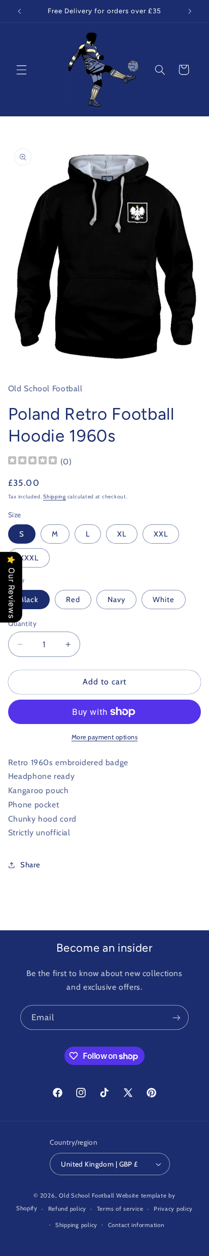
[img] (32, 461)
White (164, 599)
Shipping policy (76, 1225)
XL (121, 534)
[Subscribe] (176, 1017)
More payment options (105, 737)
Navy (116, 599)
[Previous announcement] (19, 11)
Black (29, 599)
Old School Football (87, 1195)
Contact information (136, 1225)
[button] (21, 69)
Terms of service (120, 1208)
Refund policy (67, 1208)
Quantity (22, 623)
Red (73, 599)
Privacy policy (173, 1208)
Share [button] (30, 864)
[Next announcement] (190, 11)
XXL (161, 534)
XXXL (29, 557)
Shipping (54, 496)
